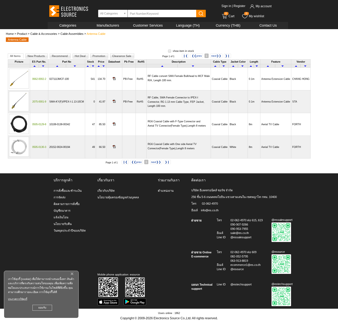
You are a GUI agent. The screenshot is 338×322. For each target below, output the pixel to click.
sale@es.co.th (239, 233)
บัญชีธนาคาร (62, 210)
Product (22, 33)
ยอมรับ (42, 307)
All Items (15, 56)
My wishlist (256, 16)
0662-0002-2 (39, 78)
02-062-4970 (210, 203)
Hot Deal (80, 56)
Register (239, 6)
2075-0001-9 (39, 101)
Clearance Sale (122, 56)
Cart (229, 16)
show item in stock (183, 50)
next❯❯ (216, 55)
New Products (37, 56)
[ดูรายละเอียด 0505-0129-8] (19, 133)
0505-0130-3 (39, 147)
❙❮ (185, 55)
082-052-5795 (239, 256)
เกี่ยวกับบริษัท (106, 190)
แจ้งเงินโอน (61, 217)
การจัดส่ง (59, 197)
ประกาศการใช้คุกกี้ (17, 299)
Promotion (99, 56)
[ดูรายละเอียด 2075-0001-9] (19, 110)
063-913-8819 (239, 260)
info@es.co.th (209, 210)
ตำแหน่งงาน (165, 190)
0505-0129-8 (39, 124)
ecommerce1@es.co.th (245, 264)
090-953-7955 (239, 228)
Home (10, 33)
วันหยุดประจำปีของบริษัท (70, 230)
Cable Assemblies (72, 33)
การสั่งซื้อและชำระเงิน (68, 190)
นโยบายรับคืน (63, 224)
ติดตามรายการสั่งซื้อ (67, 204)
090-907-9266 (239, 224)
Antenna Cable (96, 33)
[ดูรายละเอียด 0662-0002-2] (19, 87)
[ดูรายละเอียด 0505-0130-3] (19, 155)
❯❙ (227, 55)
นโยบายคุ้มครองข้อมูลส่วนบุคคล (118, 197)
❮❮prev (197, 55)
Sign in (226, 6)
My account (263, 6)
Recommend (60, 56)
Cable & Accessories (43, 33)
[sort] (34, 65)
